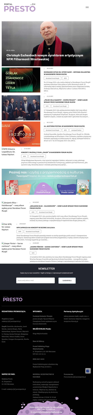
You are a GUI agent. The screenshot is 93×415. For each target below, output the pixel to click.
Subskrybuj (67, 281)
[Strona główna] (20, 7)
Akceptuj (79, 398)
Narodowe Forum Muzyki (52, 78)
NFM (65, 78)
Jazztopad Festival (76, 130)
